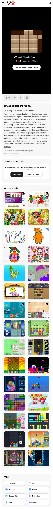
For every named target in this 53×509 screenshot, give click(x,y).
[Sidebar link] (3, 3)
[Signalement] (20, 97)
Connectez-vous (33, 174)
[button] (7, 146)
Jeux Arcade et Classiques (22, 151)
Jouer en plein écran (26, 67)
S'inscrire (16, 174)
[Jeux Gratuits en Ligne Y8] (11, 3)
